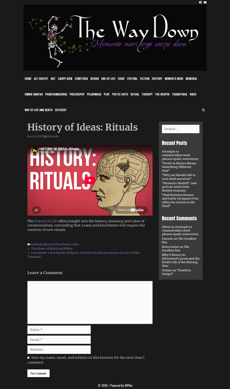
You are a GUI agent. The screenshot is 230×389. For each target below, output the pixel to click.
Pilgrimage (94, 94)
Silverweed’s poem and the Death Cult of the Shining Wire (180, 262)
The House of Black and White (51, 248)
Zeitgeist (61, 110)
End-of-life (108, 78)
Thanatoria (179, 94)
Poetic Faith (120, 94)
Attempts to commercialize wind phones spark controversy (180, 155)
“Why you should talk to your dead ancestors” (179, 176)
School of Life (45, 221)
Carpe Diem (65, 78)
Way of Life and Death (38, 110)
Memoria (191, 78)
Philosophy (77, 94)
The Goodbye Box (175, 248)
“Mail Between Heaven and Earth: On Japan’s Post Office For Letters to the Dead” (180, 200)
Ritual (135, 94)
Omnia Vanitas (34, 94)
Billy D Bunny (171, 255)
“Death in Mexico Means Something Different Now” (179, 166)
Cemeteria (81, 78)
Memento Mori (174, 78)
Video (193, 94)
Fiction (144, 78)
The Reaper (162, 94)
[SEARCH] (203, 110)
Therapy (147, 94)
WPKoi (128, 385)
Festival (132, 78)
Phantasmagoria (56, 94)
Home (28, 78)
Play (107, 94)
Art (53, 78)
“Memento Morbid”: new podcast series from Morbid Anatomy (179, 186)
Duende (167, 238)
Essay (121, 78)
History (157, 78)
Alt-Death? (41, 78)
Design (94, 78)
